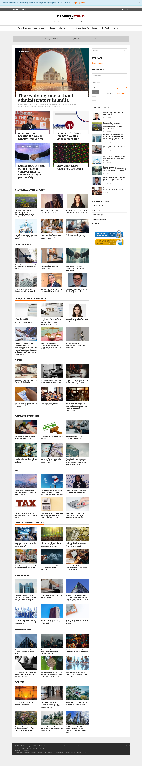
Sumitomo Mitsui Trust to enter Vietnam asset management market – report (51, 236)
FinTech (72, 753)
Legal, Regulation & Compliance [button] (83, 28)
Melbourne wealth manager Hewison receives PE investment (77, 236)
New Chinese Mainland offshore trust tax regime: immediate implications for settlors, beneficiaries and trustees (51, 321)
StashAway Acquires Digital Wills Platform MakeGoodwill (26, 381)
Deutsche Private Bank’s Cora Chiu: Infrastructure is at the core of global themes (77, 567)
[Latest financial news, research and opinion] (71, 16)
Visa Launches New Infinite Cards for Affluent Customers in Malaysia (77, 622)
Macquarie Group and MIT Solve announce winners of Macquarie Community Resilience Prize (51, 674)
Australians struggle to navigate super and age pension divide (26, 566)
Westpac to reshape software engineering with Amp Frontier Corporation (51, 622)
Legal (84, 753)
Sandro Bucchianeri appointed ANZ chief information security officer (25, 266)
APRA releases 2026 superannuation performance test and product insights (25, 320)
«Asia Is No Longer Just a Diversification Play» (49, 211)
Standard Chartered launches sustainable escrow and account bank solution (52, 728)
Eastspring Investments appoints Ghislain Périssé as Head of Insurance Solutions (77, 291)
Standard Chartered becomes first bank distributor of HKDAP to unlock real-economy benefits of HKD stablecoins (77, 598)
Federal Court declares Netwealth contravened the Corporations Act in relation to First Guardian (51, 346)
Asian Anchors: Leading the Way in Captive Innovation (30, 135)
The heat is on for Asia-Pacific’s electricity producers (25, 703)
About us (16, 9)
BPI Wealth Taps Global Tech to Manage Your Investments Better (77, 211)
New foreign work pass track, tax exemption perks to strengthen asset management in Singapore (52, 492)
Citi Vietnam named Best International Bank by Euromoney (77, 650)
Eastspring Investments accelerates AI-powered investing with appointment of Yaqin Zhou (76, 267)
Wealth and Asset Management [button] (31, 28)
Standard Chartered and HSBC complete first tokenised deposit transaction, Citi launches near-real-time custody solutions (26, 598)
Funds (79, 753)
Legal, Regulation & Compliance (28, 146)
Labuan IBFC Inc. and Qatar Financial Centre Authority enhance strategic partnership (31, 171)
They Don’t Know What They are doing (69, 167)
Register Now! (122, 93)
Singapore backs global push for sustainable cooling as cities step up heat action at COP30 (26, 728)
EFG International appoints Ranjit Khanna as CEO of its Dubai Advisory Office (52, 291)
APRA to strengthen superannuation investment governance (75, 345)
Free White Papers (98, 215)
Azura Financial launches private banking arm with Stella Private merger (26, 236)
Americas (51, 753)
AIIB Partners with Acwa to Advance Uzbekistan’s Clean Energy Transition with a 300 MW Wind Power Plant (51, 705)
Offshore (39, 753)
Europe (32, 753)
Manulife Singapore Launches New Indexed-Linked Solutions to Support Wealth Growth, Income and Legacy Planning (77, 461)
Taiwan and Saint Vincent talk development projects (76, 437)
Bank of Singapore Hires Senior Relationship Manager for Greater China (51, 266)
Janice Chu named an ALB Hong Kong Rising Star (77, 320)
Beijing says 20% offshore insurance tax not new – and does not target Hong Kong (75, 515)
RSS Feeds (95, 223)
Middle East (59, 753)
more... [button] (117, 28)
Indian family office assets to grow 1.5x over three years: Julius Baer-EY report (76, 544)
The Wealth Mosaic (101, 201)
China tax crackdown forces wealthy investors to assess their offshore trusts (26, 492)
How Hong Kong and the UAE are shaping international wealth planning (26, 460)
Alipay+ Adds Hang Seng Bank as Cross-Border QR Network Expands (26, 405)
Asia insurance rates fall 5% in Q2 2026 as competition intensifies (51, 567)
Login (95, 92)
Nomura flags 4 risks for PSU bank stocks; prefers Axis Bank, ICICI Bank (76, 674)
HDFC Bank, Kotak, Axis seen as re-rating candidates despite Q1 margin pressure (26, 622)
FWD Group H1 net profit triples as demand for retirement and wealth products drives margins (26, 438)
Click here (86, 39)
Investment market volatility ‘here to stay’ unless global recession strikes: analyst (26, 544)
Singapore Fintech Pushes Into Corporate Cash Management (51, 404)
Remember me (99, 88)
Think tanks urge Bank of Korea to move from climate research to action (76, 704)
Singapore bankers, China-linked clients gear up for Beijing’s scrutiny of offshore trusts (52, 515)
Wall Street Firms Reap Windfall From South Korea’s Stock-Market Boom (51, 460)
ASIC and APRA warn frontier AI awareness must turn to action (51, 381)
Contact (23, 9)
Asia (44, 753)
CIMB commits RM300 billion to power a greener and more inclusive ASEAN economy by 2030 (76, 729)
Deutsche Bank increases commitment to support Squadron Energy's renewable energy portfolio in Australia (25, 213)
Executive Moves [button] (57, 28)
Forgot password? (121, 88)
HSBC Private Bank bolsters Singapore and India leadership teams (25, 291)
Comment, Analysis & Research (66, 146)
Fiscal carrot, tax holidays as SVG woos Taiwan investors (76, 491)
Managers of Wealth (22, 753)
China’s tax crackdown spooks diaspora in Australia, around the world (26, 515)
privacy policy (79, 3)
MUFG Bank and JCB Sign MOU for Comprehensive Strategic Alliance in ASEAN (25, 674)
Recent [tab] (106, 108)
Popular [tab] (96, 108)
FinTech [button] (105, 28)
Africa (67, 753)
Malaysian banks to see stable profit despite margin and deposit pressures (51, 651)
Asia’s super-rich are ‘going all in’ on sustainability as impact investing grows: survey (51, 544)
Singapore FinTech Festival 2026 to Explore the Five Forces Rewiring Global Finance (77, 382)
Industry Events (97, 210)
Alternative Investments (25, 51)
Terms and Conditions (36, 748)
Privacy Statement (22, 748)
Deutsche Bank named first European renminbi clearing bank (24, 651)
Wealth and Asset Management (27, 114)
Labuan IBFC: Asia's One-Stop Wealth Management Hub (68, 135)
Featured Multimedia (99, 219)
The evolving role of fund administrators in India (45, 97)
